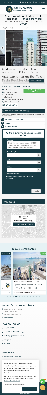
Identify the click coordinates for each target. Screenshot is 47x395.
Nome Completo (12, 152)
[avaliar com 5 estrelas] (12, 28)
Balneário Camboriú (11, 86)
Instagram (7, 340)
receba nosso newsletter (12, 356)
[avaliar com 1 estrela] (3, 28)
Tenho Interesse (24, 393)
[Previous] (2, 48)
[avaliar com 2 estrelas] (5, 28)
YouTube (7, 344)
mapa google (8, 317)
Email (8, 159)
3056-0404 (26, 2)
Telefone (9, 167)
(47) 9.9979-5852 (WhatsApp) (14, 332)
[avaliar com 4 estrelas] (10, 28)
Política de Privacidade (12, 381)
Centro (26, 86)
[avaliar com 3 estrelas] (7, 28)
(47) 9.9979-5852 (40, 2)
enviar (37, 191)
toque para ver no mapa (24, 224)
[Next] (44, 48)
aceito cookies (30, 389)
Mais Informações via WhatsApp (16, 111)
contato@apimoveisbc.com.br (14, 336)
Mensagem (10, 140)
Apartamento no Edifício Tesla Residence (23, 17)
